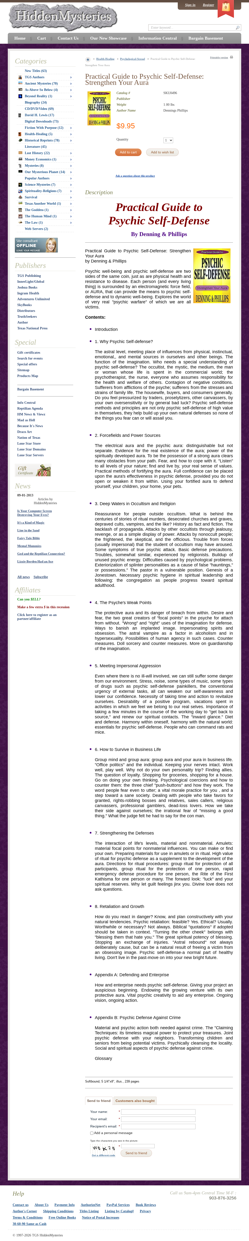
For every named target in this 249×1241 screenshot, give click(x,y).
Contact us (20, 1205)
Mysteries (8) (34, 165)
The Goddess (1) (37, 210)
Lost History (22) (37, 153)
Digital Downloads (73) (42, 121)
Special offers (27, 364)
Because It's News (30, 426)
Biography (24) (36, 102)
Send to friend (99, 1101)
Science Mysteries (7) (40, 184)
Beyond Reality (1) (38, 96)
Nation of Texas (28, 438)
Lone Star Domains (31, 449)
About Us (41, 1205)
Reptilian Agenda (30, 408)
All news (23, 577)
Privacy (145, 1211)
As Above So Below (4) (41, 90)
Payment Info (64, 1205)
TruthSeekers (27, 316)
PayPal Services (118, 1205)
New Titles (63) (36, 71)
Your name (98, 1112)
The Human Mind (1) (41, 216)
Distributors (26, 311)
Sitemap (23, 370)
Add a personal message (113, 1133)
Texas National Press (32, 328)
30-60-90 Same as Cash (29, 1224)
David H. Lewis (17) (39, 115)
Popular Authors (37, 178)
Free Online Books (62, 1217)
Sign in (190, 5)
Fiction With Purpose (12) (44, 128)
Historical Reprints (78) (42, 140)
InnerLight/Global (30, 281)
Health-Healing (105, 58)
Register (208, 5)
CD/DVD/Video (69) (39, 109)
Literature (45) (36, 147)
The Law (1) (34, 222)
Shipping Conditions (58, 1211)
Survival (31, 197)
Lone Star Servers (30, 455)
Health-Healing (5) (39, 134)
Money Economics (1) (40, 159)
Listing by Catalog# (119, 1211)
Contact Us (68, 38)
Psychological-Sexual (132, 58)
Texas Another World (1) (43, 203)
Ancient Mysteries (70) (41, 83)
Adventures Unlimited (33, 299)
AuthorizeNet (90, 1205)
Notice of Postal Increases (100, 1217)
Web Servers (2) (36, 229)
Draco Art (24, 432)
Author (22, 322)
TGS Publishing (29, 276)
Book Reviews (146, 1205)
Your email (98, 1119)
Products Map (27, 376)
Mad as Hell (26, 420)
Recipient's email (103, 1126)
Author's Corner (25, 1211)
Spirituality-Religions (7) (43, 191)
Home (20, 38)
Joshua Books (27, 287)
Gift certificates (28, 352)
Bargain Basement (30, 389)
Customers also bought (135, 1101)
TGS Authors (34, 77)
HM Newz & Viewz (31, 414)
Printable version (219, 57)
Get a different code (103, 1155)
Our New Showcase (108, 38)
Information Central (157, 38)
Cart (41, 38)
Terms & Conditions (28, 1217)
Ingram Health (28, 293)
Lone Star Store (29, 443)
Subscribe (41, 577)
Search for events (30, 358)
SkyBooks (24, 305)
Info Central (26, 403)
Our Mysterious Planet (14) (45, 172)
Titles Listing (89, 1211)
